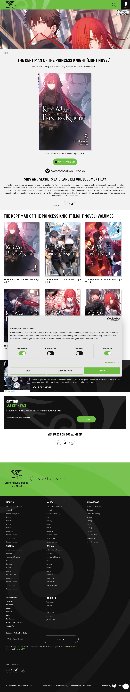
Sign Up (60, 639)
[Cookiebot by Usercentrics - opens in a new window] (109, 319)
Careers (9, 612)
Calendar (9, 605)
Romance (9, 531)
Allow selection (65, 371)
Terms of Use (21, 649)
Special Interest (11, 542)
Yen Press (49, 602)
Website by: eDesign (112, 685)
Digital (50, 545)
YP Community (11, 598)
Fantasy (9, 521)
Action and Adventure (14, 506)
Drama (8, 517)
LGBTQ (8, 528)
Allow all (102, 371)
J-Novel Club (50, 620)
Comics (10, 545)
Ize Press (49, 616)
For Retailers (10, 619)
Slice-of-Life (10, 538)
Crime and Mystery (13, 513)
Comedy (9, 510)
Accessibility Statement (81, 685)
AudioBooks (93, 502)
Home (6, 53)
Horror (8, 524)
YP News (9, 601)
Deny (28, 371)
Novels (10, 502)
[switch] (50, 353)
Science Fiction (11, 535)
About (8, 608)
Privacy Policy (62, 685)
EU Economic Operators (14, 622)
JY (47, 609)
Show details (109, 363)
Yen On (49, 606)
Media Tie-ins (11, 575)
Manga (49, 502)
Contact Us (10, 626)
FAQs (8, 615)
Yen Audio (50, 613)
